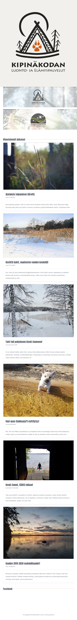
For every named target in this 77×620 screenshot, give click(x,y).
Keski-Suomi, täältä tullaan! (19, 485)
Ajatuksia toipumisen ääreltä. (20, 194)
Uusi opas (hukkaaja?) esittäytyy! (22, 421)
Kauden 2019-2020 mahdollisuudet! (23, 563)
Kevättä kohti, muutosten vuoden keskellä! (27, 262)
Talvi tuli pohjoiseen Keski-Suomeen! (24, 342)
